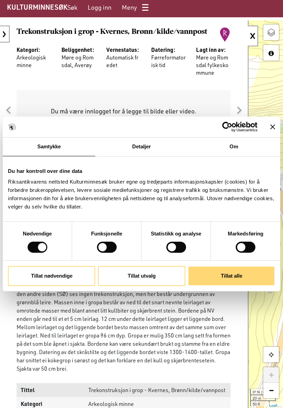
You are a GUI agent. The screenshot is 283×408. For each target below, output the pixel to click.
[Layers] (271, 32)
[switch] (107, 247)
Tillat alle (231, 276)
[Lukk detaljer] (253, 36)
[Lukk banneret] (272, 126)
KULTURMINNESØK (37, 6)
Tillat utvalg (142, 276)
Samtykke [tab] (49, 146)
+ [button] (271, 375)
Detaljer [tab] (141, 146)
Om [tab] (234, 146)
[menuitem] (72, 7)
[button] (8, 110)
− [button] (271, 390)
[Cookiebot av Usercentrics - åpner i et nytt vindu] (227, 127)
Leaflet (275, 405)
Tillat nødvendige (51, 276)
